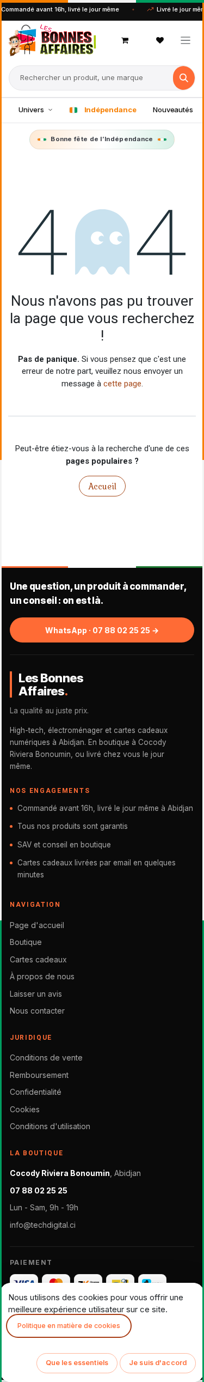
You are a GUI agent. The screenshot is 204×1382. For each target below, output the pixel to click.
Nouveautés (173, 109)
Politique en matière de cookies (68, 1326)
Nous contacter (37, 1010)
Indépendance (110, 109)
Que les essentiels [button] (77, 1363)
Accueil (102, 486)
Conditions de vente (46, 1057)
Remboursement (39, 1075)
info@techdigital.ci (43, 1224)
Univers (31, 109)
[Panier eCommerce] (125, 40)
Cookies (25, 1109)
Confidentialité (35, 1091)
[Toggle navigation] (185, 40)
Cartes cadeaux (38, 959)
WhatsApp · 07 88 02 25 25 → (102, 630)
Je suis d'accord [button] (158, 1363)
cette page (122, 384)
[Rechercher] (184, 78)
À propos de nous (42, 976)
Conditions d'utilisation (50, 1126)
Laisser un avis (36, 993)
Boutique (26, 942)
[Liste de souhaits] (160, 40)
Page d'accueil (37, 925)
